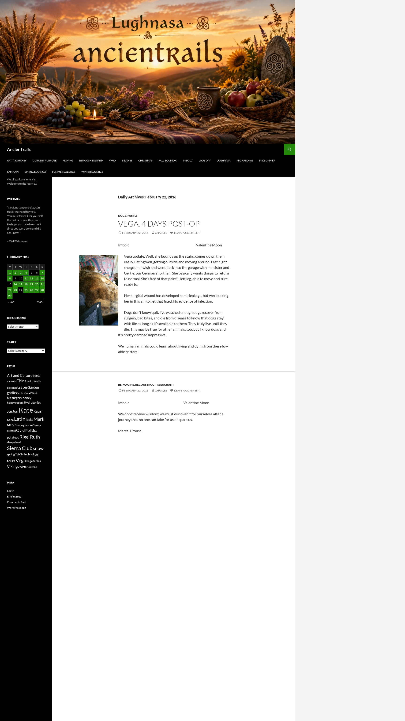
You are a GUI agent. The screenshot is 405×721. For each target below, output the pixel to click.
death (37, 381)
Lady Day (205, 160)
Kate (26, 410)
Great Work (31, 393)
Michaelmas (244, 160)
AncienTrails (19, 149)
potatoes (13, 437)
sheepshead (14, 442)
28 (42, 290)
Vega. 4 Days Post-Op (159, 223)
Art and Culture (19, 375)
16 (15, 284)
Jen (9, 411)
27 (36, 290)
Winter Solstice (92, 171)
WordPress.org (16, 507)
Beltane (127, 160)
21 (42, 284)
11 (26, 278)
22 (9, 290)
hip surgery (14, 398)
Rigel (24, 436)
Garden (33, 387)
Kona (10, 419)
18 (26, 284)
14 (42, 278)
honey (26, 398)
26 (31, 290)
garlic (11, 393)
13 (36, 278)
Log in (10, 491)
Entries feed (14, 496)
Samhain (13, 171)
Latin (19, 419)
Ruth (35, 436)
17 (20, 284)
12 (31, 278)
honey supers (15, 402)
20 (36, 284)
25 (26, 290)
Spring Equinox (35, 171)
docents (12, 387)
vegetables (33, 461)
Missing (19, 425)
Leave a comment (187, 232)
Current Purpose (44, 160)
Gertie (20, 393)
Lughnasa (223, 160)
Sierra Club (19, 448)
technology (31, 454)
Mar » (40, 302)
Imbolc (188, 160)
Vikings (13, 466)
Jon (15, 411)
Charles (161, 232)
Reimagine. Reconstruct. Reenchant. (146, 384)
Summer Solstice (63, 171)
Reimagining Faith (91, 160)
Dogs (122, 215)
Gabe (22, 387)
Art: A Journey (16, 160)
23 (15, 290)
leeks (29, 419)
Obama (36, 425)
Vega (21, 460)
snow (38, 448)
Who (112, 160)
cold (29, 381)
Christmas (145, 160)
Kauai (38, 411)
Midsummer (267, 160)
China (21, 381)
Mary (10, 425)
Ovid (20, 430)
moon (28, 425)
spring (11, 454)
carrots (11, 381)
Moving (68, 160)
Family (133, 215)
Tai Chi (19, 454)
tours (11, 461)
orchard (11, 430)
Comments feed (16, 502)
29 (9, 296)
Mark (39, 419)
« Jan (11, 302)
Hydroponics (32, 402)
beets (36, 375)
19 (31, 284)
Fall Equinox (167, 160)
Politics (31, 430)
